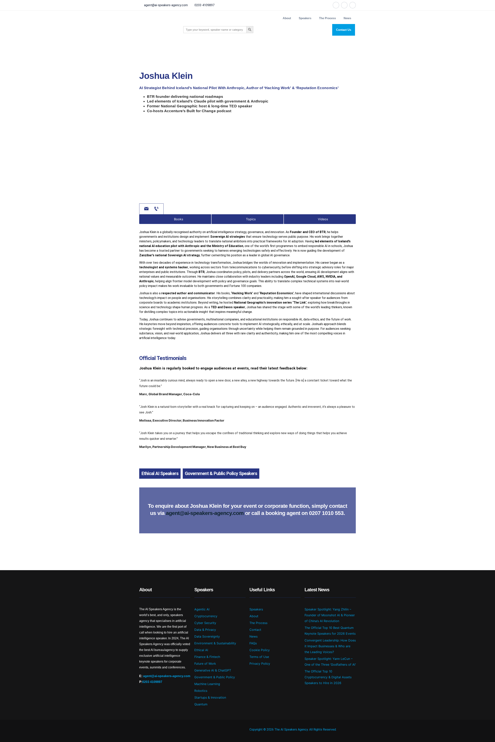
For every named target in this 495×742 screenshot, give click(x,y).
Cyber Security (205, 623)
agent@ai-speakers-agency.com (166, 5)
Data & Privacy (205, 630)
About (287, 18)
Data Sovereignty (207, 636)
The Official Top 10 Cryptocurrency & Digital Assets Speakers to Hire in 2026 (328, 677)
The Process (327, 18)
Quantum (200, 704)
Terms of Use (259, 657)
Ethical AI (201, 650)
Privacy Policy (259, 663)
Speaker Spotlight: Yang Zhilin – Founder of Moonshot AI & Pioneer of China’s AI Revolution (330, 615)
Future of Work (205, 663)
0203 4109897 (204, 5)
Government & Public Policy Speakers (221, 473)
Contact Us (343, 29)
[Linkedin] (344, 5)
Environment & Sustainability (215, 643)
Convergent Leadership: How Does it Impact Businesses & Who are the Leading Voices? (330, 646)
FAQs (253, 643)
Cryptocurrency (205, 616)
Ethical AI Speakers (159, 473)
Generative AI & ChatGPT (212, 670)
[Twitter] (336, 5)
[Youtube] (352, 5)
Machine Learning (207, 684)
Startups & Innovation (210, 697)
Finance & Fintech (207, 657)
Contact (255, 630)
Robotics (200, 691)
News (347, 18)
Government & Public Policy (214, 677)
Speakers (256, 609)
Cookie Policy (259, 650)
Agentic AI (201, 609)
